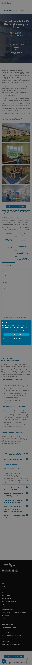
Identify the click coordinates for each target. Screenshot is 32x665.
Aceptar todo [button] (16, 334)
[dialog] (16, 332)
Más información (20, 331)
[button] (16, 342)
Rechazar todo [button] (16, 338)
